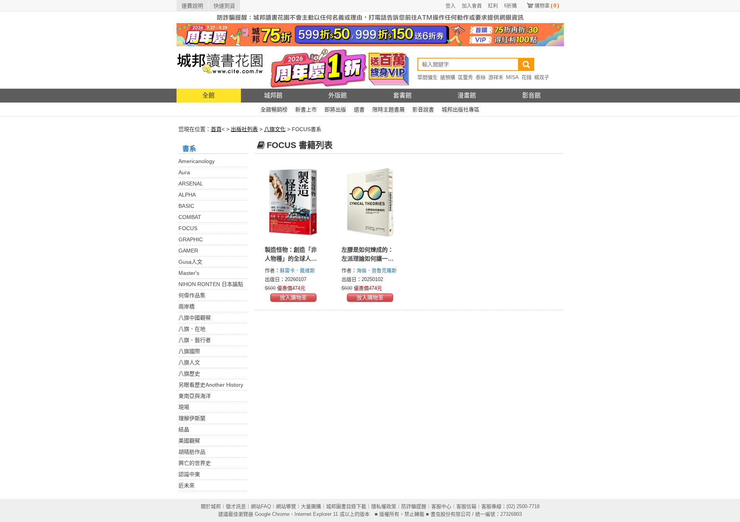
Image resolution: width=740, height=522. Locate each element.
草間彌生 (427, 77)
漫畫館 (466, 95)
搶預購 (447, 77)
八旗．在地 (191, 329)
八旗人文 (189, 362)
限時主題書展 (388, 109)
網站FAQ (261, 506)
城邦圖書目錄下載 (346, 506)
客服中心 (441, 506)
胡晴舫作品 (191, 452)
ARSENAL (190, 183)
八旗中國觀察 (194, 318)
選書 (359, 109)
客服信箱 (466, 506)
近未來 (186, 485)
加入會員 (472, 5)
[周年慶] (370, 34)
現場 (183, 407)
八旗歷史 (189, 373)
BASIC (186, 206)
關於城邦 (211, 506)
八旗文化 (275, 129)
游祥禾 (495, 77)
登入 (451, 5)
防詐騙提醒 (413, 506)
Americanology (196, 161)
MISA (512, 77)
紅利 (493, 5)
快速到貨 (224, 6)
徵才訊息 (236, 506)
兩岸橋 (186, 306)
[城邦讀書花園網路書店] (220, 67)
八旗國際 (189, 351)
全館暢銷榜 (274, 109)
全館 (208, 95)
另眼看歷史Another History (210, 385)
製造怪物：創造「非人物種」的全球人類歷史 (291, 258)
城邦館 (273, 95)
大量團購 (311, 506)
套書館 (402, 95)
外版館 (337, 95)
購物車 (547, 5)
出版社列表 (244, 129)
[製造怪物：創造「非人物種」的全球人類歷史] (293, 202)
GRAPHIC (190, 239)
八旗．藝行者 (194, 340)
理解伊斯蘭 (191, 418)
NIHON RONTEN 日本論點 (210, 284)
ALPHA (187, 195)
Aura (184, 172)
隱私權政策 (383, 506)
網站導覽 (286, 506)
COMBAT (189, 217)
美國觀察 (189, 441)
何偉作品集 (191, 295)
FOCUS (187, 228)
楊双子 (541, 77)
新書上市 (306, 109)
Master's (188, 273)
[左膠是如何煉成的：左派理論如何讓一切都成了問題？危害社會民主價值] (370, 202)
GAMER (188, 251)
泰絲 (481, 77)
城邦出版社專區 (460, 109)
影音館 (531, 95)
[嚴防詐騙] (370, 17)
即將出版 (335, 109)
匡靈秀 (465, 77)
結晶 (183, 429)
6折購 (510, 5)
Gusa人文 (190, 262)
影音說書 (423, 109)
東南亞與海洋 (194, 396)
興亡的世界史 (194, 463)
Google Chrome (272, 514)
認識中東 (189, 474)
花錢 (526, 77)
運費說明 (192, 6)
